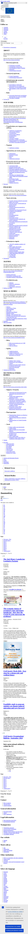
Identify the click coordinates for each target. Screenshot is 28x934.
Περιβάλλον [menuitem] (12, 216)
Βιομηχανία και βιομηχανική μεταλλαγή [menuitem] (18, 225)
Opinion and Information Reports (11, 458)
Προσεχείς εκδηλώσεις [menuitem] (14, 284)
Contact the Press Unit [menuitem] (11, 317)
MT (4, 523)
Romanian (5, 897)
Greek (4, 877)
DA (4, 509)
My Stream (8, 447)
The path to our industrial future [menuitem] (16, 175)
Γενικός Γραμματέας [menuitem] (14, 76)
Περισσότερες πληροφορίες (9, 47)
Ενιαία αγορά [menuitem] (12, 233)
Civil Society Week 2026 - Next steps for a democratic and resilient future (14, 673)
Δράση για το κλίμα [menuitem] (13, 202)
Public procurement (7, 850)
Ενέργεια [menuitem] (11, 213)
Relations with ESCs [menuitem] (14, 182)
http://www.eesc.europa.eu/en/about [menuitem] (11, 60)
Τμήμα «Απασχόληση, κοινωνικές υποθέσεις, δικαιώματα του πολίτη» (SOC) (15, 479)
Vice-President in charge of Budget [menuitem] (17, 68)
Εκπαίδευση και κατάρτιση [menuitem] (15, 211)
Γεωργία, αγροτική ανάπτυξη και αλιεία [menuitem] (18, 200)
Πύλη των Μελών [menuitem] (13, 345)
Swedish (5, 901)
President (5, 321)
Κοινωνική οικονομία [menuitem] (14, 367)
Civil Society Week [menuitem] (13, 165)
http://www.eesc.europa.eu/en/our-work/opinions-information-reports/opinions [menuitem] (14, 119)
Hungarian (5, 887)
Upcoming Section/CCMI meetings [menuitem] (14, 277)
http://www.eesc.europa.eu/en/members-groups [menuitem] (14, 337)
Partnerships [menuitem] (12, 181)
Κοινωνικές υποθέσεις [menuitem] (14, 234)
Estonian (5, 881)
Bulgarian (5, 871)
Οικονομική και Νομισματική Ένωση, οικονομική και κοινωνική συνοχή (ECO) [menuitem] (18, 394)
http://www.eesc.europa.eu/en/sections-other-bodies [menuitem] (15, 387)
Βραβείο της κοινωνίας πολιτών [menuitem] (16, 168)
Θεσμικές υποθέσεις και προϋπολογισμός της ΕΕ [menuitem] (14, 227)
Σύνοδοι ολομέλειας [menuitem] (11, 274)
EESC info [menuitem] (8, 310)
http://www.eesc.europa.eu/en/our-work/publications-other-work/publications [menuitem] (13, 121)
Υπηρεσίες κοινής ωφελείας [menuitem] (15, 232)
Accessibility (3, 41)
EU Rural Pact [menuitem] (12, 257)
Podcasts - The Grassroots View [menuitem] (13, 314)
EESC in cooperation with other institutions (13, 858)
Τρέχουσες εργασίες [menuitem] (14, 138)
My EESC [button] (5, 442)
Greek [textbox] (12, 43)
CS (4, 507)
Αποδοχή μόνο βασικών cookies (14, 930)
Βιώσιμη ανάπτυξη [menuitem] (13, 236)
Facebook (6, 30)
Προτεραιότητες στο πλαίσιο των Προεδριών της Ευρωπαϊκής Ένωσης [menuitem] (17, 86)
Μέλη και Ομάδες (7, 322)
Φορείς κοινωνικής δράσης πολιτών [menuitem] (17, 364)
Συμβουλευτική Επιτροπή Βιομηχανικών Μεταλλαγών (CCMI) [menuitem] (17, 409)
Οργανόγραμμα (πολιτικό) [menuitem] (15, 70)
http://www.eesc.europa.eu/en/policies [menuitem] (17, 195)
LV (4, 519)
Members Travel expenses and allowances (12, 831)
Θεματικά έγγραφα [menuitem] (13, 154)
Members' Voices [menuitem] (10, 313)
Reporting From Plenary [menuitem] (11, 312)
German (5, 875)
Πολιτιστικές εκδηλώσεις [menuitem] (15, 286)
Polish (4, 895)
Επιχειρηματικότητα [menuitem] (13, 215)
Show (2, 796)
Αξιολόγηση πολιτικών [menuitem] (14, 158)
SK (4, 531)
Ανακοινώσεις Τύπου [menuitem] (11, 308)
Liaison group (6, 859)
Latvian (5, 891)
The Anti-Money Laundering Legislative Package (14, 560)
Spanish (5, 879)
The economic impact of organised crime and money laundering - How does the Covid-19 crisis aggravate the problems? (14, 612)
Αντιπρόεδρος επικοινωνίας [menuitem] (15, 66)
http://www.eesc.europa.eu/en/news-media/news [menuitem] (14, 301)
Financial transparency (8, 830)
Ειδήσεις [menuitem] (8, 307)
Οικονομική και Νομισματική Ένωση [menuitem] (17, 210)
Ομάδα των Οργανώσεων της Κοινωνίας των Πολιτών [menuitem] (16, 354)
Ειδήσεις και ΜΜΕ (7, 288)
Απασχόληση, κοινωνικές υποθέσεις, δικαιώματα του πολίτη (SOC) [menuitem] (17, 402)
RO (4, 529)
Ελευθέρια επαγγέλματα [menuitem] (14, 366)
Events (5, 460)
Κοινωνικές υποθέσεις (10, 471)
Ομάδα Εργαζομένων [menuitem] (14, 352)
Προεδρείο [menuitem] (11, 69)
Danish (5, 874)
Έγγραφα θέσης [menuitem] (12, 135)
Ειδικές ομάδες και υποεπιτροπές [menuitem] (16, 427)
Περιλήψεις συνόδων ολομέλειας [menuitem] (16, 139)
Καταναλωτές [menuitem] (12, 206)
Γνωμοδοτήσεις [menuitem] (12, 133)
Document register (7, 811)
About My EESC (10, 443)
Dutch (4, 894)
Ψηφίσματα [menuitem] (11, 137)
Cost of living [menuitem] (12, 255)
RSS (2, 500)
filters (2, 496)
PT (4, 527)
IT (4, 518)
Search (2, 21)
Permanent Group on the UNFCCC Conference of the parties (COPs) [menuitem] (17, 438)
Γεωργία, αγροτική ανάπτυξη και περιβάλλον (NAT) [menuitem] (16, 405)
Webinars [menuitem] (11, 282)
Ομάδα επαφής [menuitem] (12, 428)
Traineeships (6, 849)
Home (4, 487)
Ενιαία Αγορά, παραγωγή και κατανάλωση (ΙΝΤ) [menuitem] (15, 397)
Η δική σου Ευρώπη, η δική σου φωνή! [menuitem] (18, 171)
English (5, 878)
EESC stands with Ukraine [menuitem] (15, 180)
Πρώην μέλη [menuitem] (12, 344)
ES (4, 505)
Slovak (5, 899)
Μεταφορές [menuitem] (11, 238)
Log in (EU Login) (10, 451)
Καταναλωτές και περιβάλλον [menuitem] (16, 362)
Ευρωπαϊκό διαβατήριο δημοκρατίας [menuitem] (17, 169)
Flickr (5, 34)
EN (4, 510)
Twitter (5, 31)
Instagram (6, 28)
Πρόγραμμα (6, 258)
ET (4, 512)
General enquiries (7, 805)
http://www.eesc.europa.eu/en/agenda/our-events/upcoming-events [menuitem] (13, 271)
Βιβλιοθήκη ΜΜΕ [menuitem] (10, 320)
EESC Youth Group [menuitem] (13, 436)
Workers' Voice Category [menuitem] (15, 360)
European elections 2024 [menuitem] (14, 167)
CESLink (5, 860)
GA (4, 515)
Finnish (5, 882)
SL (4, 532)
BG (4, 506)
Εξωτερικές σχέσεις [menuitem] (13, 217)
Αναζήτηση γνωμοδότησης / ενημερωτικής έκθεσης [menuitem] (15, 131)
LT (4, 520)
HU (4, 522)
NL (4, 524)
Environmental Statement (9, 821)
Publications (6, 463)
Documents (6, 462)
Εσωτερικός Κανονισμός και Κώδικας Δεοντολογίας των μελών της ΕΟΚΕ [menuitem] (18, 96)
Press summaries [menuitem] (10, 309)
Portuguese (5, 896)
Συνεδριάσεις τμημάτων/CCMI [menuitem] (13, 276)
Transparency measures (8, 827)
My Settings (9, 446)
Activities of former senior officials (11, 833)
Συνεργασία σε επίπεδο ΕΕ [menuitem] (15, 84)
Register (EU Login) (11, 453)
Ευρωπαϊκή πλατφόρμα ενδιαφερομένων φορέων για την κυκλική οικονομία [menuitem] (16, 249)
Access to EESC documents (9, 829)
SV (4, 533)
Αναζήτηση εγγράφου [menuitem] (14, 148)
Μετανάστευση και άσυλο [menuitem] (15, 229)
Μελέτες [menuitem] (11, 156)
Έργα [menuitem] (10, 157)
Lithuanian (5, 890)
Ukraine (5, 440)
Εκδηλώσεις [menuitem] (12, 285)
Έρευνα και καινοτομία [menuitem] (14, 230)
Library (5, 813)
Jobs (4, 848)
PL (4, 525)
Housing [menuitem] (11, 224)
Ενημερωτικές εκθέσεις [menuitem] (14, 134)
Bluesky (5, 32)
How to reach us (7, 803)
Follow (5, 594)
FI (3, 528)
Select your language (5, 43)
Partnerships (6, 851)
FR (4, 514)
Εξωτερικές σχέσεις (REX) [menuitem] (15, 406)
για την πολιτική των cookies (15, 911)
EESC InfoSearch (7, 814)
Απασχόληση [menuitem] (12, 212)
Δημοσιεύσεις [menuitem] (12, 153)
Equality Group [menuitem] (12, 435)
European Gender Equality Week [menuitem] (16, 252)
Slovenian (5, 900)
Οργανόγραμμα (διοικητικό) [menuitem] (15, 77)
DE (4, 511)
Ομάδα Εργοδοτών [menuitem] (13, 351)
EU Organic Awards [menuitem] (13, 178)
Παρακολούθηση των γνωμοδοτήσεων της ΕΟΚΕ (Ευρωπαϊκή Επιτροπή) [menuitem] (18, 141)
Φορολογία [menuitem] (11, 237)
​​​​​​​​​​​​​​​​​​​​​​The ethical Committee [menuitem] (14, 98)
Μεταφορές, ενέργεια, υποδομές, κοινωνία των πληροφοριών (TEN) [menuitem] (17, 399)
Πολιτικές (5, 184)
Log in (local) (9, 450)
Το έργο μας (6, 99)
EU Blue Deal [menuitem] (12, 254)
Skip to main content (5, 1)
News (4, 459)
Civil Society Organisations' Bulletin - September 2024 (13, 737)
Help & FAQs (9, 449)
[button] (5, 498)
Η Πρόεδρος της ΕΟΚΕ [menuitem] (14, 65)
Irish (4, 884)
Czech (4, 873)
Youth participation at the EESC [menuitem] (16, 253)
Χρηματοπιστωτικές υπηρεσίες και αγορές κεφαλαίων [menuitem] (17, 219)
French (5, 883)
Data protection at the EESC (9, 820)
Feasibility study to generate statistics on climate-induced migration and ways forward (13, 706)
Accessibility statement (8, 834)
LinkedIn (6, 27)
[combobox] (16, 43)
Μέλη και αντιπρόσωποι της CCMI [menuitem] (17, 343)
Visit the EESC (6, 804)
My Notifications (10, 445)
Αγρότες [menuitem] (11, 363)
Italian (4, 888)
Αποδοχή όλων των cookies (13, 926)
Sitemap (5, 840)
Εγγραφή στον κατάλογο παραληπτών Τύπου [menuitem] (16, 318)
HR (4, 516)
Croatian (5, 886)
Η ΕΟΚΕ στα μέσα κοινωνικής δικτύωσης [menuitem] (16, 316)
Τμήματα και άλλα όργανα (9, 370)
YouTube (5, 38)
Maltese (5, 892)
